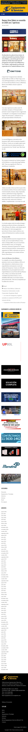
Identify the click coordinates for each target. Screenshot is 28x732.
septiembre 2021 (4, 628)
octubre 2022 (4, 602)
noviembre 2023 (4, 577)
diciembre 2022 (4, 598)
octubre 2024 (4, 555)
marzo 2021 (3, 640)
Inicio (3, 710)
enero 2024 (3, 573)
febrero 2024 (4, 571)
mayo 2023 (3, 588)
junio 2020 (3, 657)
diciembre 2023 (4, 575)
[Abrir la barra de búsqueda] (26, 14)
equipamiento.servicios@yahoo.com (13, 695)
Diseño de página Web (18, 727)
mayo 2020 (3, 659)
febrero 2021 (4, 642)
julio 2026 (3, 513)
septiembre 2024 (4, 557)
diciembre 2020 (4, 646)
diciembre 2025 (4, 527)
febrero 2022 (4, 618)
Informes (3, 498)
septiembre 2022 (4, 604)
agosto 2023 (3, 582)
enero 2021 (3, 644)
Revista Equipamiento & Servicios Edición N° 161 (12, 720)
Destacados (3, 492)
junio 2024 (3, 563)
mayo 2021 (3, 636)
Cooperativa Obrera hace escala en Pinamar (14, 302)
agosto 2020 (4, 653)
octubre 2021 (4, 626)
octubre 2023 (4, 578)
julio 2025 (3, 537)
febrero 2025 (4, 547)
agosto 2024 (3, 559)
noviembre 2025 (4, 529)
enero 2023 (3, 596)
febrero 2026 (4, 523)
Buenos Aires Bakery (9, 288)
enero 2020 (3, 667)
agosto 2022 (3, 606)
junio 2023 (3, 586)
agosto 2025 (3, 535)
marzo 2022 (3, 616)
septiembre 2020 (4, 652)
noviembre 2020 (4, 648)
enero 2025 (3, 549)
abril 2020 (3, 661)
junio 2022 (3, 610)
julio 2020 (3, 655)
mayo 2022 (3, 612)
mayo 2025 (3, 541)
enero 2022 (3, 620)
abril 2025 (3, 543)
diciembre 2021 (4, 622)
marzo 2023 (3, 592)
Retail (5, 286)
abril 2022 (3, 614)
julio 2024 (3, 561)
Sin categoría (4, 502)
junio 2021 (3, 634)
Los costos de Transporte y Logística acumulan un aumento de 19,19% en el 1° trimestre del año (12, 298)
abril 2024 (3, 567)
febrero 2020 (4, 665)
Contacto (4, 722)
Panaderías (11, 293)
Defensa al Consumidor (7, 702)
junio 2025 (3, 539)
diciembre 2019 (4, 669)
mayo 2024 (3, 565)
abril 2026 (3, 519)
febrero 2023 (4, 594)
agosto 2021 (3, 630)
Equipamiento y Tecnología (7, 494)
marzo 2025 (3, 545)
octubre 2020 (4, 650)
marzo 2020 (3, 663)
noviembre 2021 (4, 624)
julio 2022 (3, 608)
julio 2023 (3, 584)
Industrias (3, 496)
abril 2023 (3, 590)
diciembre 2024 (4, 551)
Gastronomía (12, 291)
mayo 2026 (3, 517)
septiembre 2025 (4, 533)
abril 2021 (3, 638)
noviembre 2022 (4, 600)
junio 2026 (3, 515)
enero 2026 (3, 525)
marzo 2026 (3, 521)
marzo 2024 (3, 569)
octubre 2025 (4, 531)
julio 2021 (3, 632)
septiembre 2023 (4, 580)
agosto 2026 (3, 511)
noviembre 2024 (4, 553)
